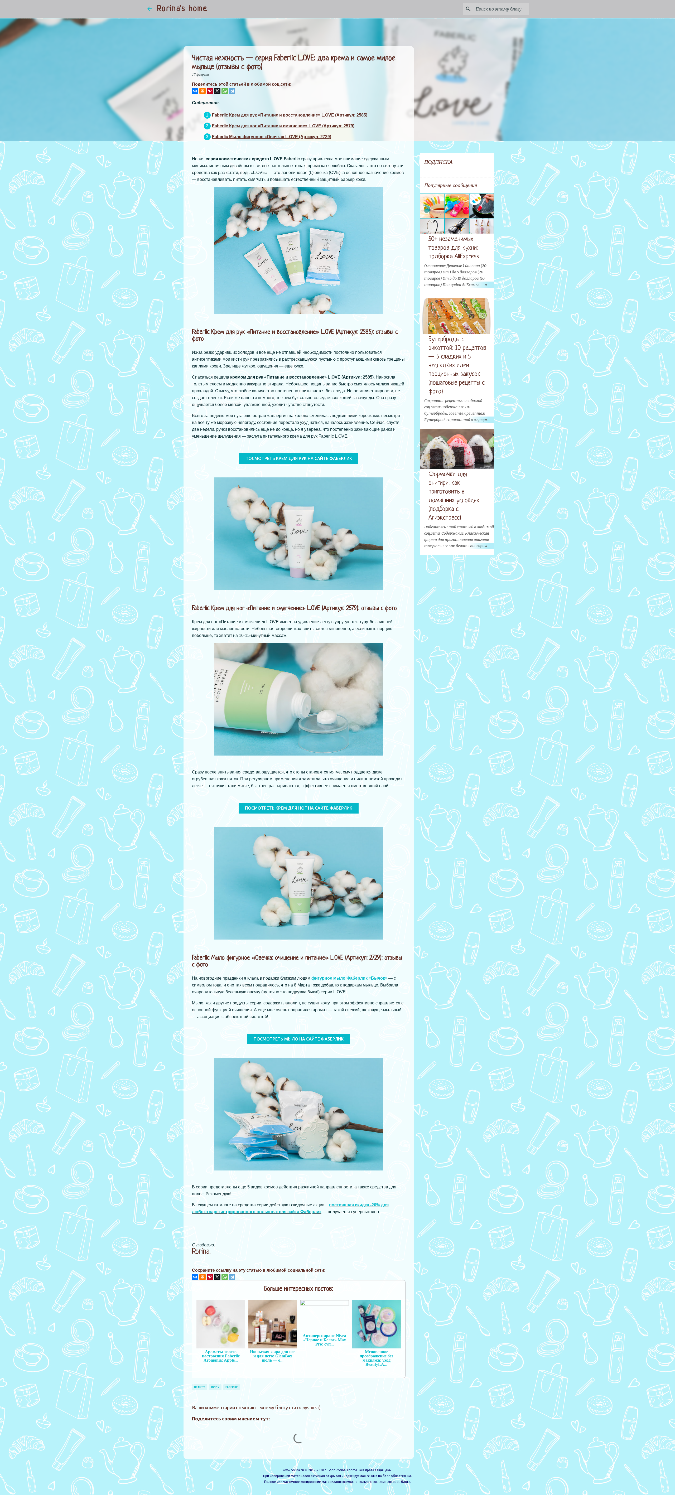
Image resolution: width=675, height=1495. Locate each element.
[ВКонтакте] (195, 91)
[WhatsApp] (224, 91)
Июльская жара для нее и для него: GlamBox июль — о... (272, 1355)
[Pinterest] (210, 91)
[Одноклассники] (202, 91)
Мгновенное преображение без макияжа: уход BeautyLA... (376, 1358)
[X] (217, 91)
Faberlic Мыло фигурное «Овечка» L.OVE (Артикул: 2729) (271, 136)
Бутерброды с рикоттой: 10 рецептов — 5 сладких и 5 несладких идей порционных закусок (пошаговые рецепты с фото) (457, 365)
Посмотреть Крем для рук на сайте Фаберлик (298, 458)
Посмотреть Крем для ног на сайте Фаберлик (298, 808)
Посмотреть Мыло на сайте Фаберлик (299, 1039)
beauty (199, 1387)
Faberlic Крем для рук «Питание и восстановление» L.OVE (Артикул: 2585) (289, 115)
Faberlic (231, 1387)
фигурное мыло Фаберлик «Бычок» (349, 978)
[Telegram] (232, 91)
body (215, 1387)
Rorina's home (182, 8)
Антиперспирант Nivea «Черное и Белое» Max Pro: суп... (324, 1339)
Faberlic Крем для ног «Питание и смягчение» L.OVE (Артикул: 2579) (283, 126)
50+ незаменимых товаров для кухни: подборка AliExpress (453, 248)
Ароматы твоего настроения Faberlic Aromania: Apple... (221, 1355)
